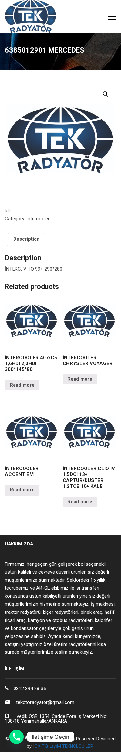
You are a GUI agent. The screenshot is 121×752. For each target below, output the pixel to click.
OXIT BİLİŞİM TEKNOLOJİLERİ (65, 746)
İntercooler (38, 219)
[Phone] (16, 737)
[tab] (26, 239)
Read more (22, 385)
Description (26, 239)
